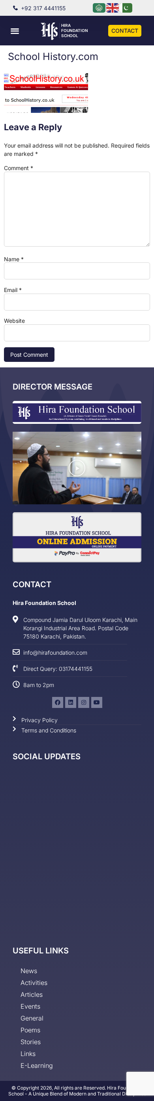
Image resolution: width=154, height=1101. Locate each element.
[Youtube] (96, 702)
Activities (34, 983)
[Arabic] (99, 7)
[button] (15, 30)
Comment (18, 168)
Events (30, 1006)
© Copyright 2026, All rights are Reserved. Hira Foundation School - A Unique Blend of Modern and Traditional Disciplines (77, 1091)
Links (28, 1054)
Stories (31, 1042)
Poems (30, 1030)
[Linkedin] (70, 702)
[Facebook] (57, 702)
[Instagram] (83, 702)
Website (14, 321)
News (29, 971)
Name (14, 259)
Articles (32, 994)
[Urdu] (126, 7)
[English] (113, 7)
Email (13, 290)
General (32, 1018)
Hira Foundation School (74, 30)
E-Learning (37, 1065)
